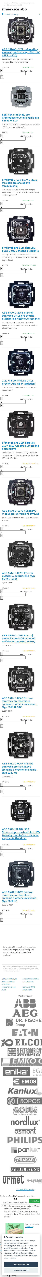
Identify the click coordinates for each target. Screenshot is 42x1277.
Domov (5, 3)
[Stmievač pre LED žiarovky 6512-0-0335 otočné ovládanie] (21, 229)
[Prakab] (25, 1159)
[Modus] (25, 1111)
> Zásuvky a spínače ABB (14, 5)
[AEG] (25, 1013)
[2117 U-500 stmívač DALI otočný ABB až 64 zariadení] (21, 362)
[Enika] (16, 1071)
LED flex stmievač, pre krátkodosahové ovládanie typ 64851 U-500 (20, 117)
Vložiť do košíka (26, 71)
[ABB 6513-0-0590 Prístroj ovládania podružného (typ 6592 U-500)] (21, 554)
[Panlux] (25, 1150)
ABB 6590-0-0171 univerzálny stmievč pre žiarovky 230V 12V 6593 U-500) (21, 52)
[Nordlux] (25, 1120)
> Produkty (14, 3)
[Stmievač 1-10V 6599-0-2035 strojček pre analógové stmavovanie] (21, 161)
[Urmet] (13, 1179)
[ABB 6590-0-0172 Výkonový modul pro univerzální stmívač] (21, 492)
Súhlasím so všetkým (21, 1264)
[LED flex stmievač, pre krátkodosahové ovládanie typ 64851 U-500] (21, 96)
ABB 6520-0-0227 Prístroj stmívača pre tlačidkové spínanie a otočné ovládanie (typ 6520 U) (19, 896)
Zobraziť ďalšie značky (25, 1190)
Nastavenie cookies (21, 1270)
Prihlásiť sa (34, 1201)
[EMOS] (25, 1081)
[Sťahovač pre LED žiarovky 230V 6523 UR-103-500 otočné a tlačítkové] (21, 424)
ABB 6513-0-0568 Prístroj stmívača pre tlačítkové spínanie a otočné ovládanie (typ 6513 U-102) (19, 702)
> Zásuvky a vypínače (27, 3)
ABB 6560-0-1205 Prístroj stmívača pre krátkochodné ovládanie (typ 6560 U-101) (18, 638)
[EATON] (25, 1032)
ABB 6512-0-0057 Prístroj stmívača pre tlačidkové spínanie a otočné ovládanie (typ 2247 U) (19, 768)
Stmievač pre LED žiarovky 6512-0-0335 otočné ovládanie (20, 249)
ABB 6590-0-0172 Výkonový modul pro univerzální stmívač (20, 512)
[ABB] (25, 1003)
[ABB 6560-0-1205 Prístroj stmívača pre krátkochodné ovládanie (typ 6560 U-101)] (21, 617)
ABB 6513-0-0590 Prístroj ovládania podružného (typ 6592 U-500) (18, 576)
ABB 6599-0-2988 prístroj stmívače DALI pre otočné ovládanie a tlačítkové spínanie (21, 315)
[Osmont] (25, 1130)
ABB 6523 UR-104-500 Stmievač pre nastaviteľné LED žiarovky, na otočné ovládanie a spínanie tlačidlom (21, 834)
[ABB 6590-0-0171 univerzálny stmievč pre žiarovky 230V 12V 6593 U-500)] (21, 31)
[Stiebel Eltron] (25, 1169)
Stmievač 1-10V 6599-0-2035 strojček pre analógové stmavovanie (19, 182)
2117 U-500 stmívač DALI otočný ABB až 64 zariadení (18, 382)
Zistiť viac (29, 1227)
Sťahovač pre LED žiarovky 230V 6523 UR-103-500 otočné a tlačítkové (20, 445)
